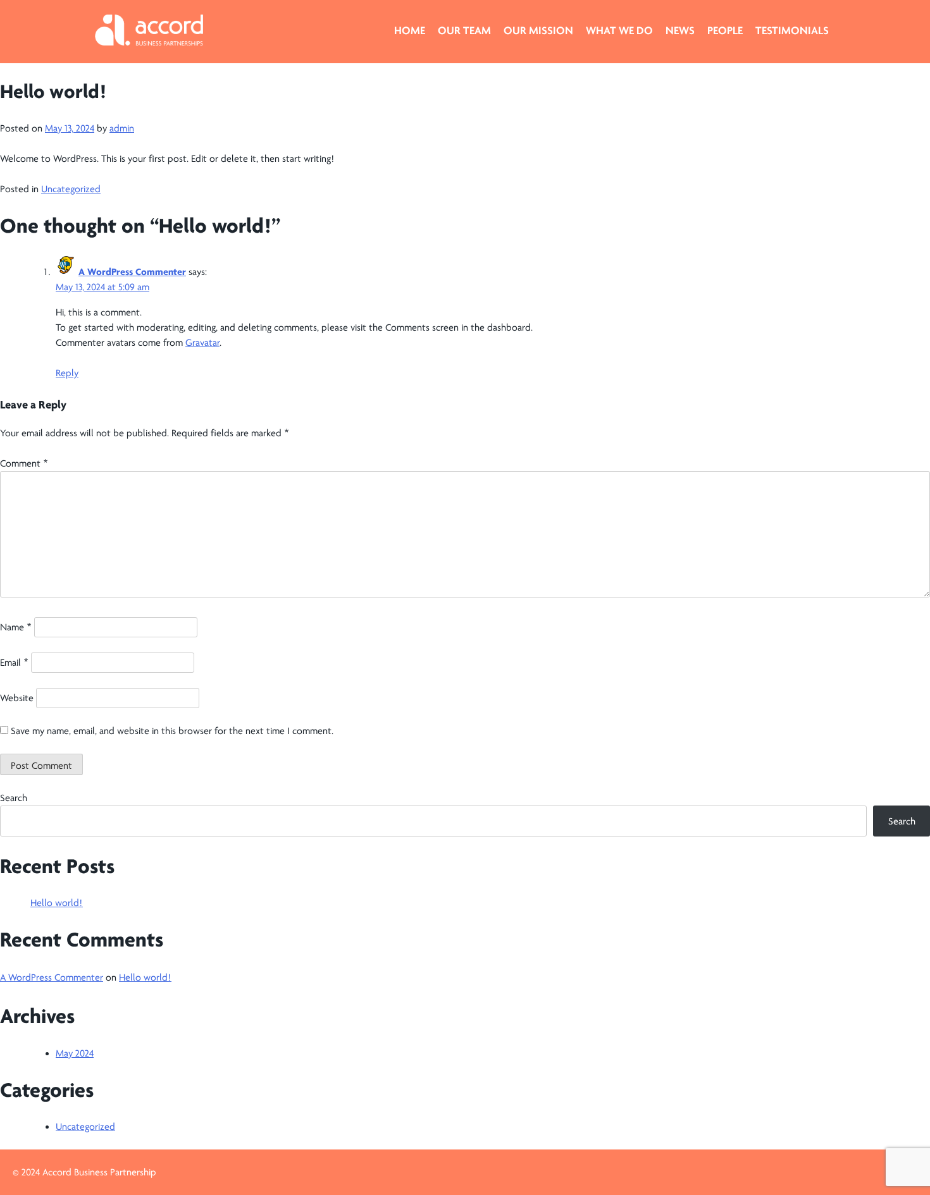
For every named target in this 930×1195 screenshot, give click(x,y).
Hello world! (56, 903)
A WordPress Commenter (132, 272)
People (725, 30)
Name (16, 627)
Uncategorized (71, 189)
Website (17, 698)
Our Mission (538, 30)
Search (13, 798)
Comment (24, 463)
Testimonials (792, 30)
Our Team (464, 30)
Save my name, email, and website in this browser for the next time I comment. (172, 731)
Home (409, 30)
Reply (67, 373)
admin (121, 128)
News (680, 30)
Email (14, 662)
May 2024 (75, 1053)
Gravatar (202, 342)
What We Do (619, 30)
